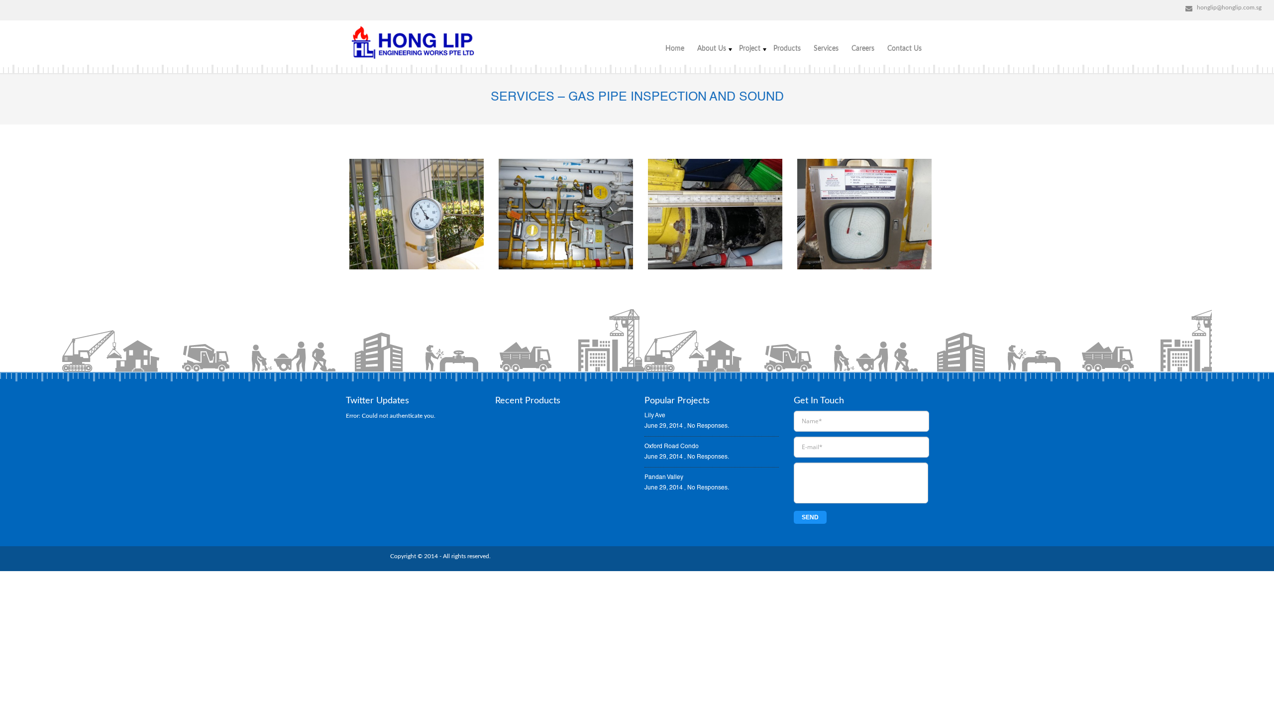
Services (826, 48)
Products (787, 48)
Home (674, 48)
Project (749, 48)
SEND (810, 517)
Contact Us (904, 48)
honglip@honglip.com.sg (1229, 7)
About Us (711, 48)
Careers (862, 48)
